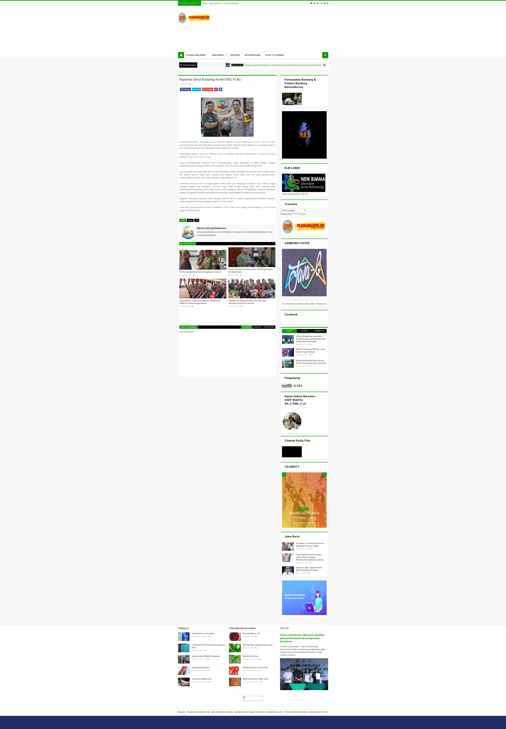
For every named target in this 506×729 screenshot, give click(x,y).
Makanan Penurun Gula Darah (255, 667)
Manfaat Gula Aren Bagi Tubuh (255, 679)
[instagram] (321, 3)
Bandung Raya (299, 65)
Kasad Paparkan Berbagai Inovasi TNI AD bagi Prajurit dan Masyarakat (250, 270)
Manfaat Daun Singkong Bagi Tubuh (258, 645)
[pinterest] (324, 3)
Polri (190, 220)
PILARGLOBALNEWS (196, 55)
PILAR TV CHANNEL (274, 55)
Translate (302, 214)
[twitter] (314, 3)
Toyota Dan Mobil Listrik (201, 679)
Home (205, 3)
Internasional (253, 55)
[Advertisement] (280, 28)
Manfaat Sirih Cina (250, 656)
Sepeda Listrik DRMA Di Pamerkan (206, 656)
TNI (197, 220)
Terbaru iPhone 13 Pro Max (203, 633)
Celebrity (304, 509)
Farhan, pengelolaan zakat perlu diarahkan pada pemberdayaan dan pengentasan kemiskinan (244, 65)
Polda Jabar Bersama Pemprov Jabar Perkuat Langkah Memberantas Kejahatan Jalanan (310, 557)
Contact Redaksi (231, 3)
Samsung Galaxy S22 (200, 667)
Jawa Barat (218, 55)
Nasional (235, 55)
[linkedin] (327, 3)
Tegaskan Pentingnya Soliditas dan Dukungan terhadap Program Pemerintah (247, 302)
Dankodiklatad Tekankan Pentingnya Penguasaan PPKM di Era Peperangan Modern (200, 302)
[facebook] (311, 3)
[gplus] (318, 3)
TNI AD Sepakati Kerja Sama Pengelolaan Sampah (200, 272)
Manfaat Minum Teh (251, 633)
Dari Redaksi (215, 3)
